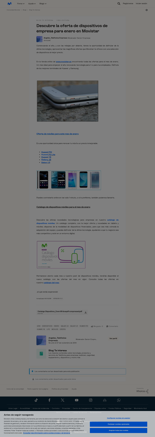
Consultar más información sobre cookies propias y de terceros (46, 433)
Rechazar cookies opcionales (118, 424)
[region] (77, 424)
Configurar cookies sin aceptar (118, 418)
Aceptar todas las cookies (118, 430)
